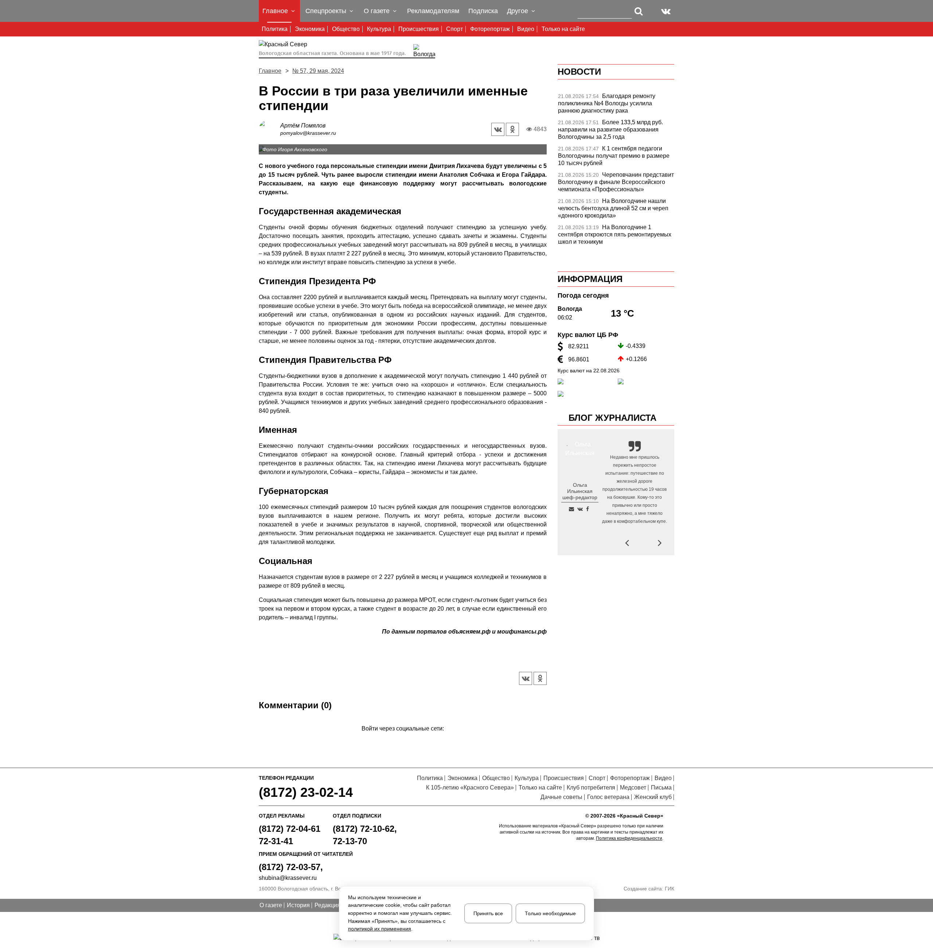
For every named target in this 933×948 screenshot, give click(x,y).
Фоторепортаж (490, 29)
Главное (270, 71)
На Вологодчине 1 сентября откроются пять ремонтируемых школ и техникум (614, 234)
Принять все (488, 913)
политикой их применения (379, 929)
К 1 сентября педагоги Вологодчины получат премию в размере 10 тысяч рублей (614, 155)
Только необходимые (550, 913)
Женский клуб (653, 797)
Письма (661, 787)
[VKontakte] (401, 739)
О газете (270, 905)
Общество (346, 29)
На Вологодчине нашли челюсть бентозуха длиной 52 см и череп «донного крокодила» (613, 208)
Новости (579, 72)
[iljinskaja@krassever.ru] (571, 509)
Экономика (310, 29)
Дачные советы (561, 797)
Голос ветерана (608, 797)
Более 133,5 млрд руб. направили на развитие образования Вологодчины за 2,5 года (610, 129)
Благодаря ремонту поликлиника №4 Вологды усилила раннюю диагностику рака (606, 103)
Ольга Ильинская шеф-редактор (579, 491)
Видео (525, 29)
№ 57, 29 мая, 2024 (318, 71)
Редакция (327, 905)
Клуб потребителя (591, 787)
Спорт (454, 29)
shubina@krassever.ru (288, 878)
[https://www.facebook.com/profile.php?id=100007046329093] (587, 509)
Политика (275, 29)
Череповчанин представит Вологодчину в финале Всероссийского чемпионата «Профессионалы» (616, 182)
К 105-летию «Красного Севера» (470, 787)
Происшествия (418, 29)
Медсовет (633, 787)
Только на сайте (563, 29)
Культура (379, 29)
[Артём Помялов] (269, 129)
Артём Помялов (302, 125)
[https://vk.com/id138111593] (580, 509)
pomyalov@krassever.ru (308, 133)
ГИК (669, 889)
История (298, 905)
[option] (616, 105)
